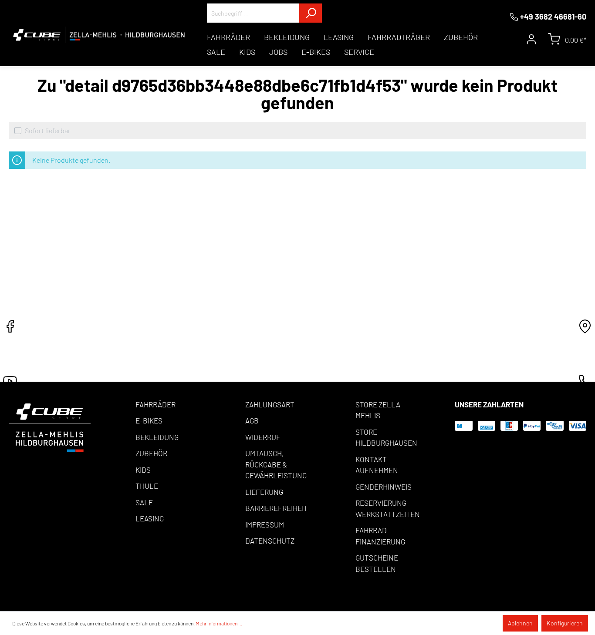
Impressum (264, 524)
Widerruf (263, 437)
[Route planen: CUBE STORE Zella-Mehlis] (585, 329)
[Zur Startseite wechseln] (99, 34)
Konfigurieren (565, 623)
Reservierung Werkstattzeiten (387, 508)
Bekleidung (157, 437)
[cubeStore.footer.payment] (50, 427)
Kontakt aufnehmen (376, 465)
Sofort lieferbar (48, 130)
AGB (252, 420)
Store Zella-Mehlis (379, 410)
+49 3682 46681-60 (553, 16)
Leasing (149, 518)
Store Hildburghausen (386, 437)
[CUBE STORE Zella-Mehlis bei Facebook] (10, 329)
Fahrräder (155, 404)
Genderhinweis (383, 486)
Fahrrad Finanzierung (380, 536)
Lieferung (264, 491)
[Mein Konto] (531, 39)
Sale (144, 502)
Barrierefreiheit (276, 508)
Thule (146, 485)
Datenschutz (269, 540)
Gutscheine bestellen (376, 563)
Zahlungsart (269, 404)
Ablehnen (520, 623)
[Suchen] (310, 13)
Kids (143, 469)
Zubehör (151, 453)
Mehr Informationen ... (219, 623)
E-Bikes (148, 420)
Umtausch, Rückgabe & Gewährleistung (276, 464)
